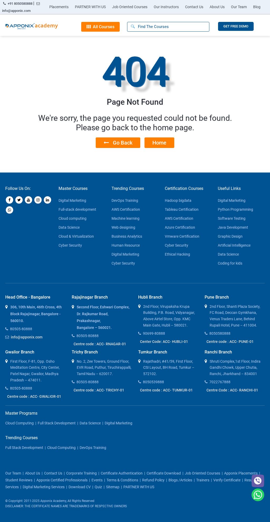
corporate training (81, 473)
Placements (59, 7)
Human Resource (126, 245)
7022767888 (219, 382)
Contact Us (194, 7)
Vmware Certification (182, 236)
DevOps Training (125, 200)
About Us (217, 7)
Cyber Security (70, 245)
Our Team (239, 7)
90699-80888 (154, 333)
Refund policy (153, 480)
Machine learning (125, 218)
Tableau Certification (182, 209)
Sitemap (112, 487)
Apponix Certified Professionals (62, 480)
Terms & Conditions (122, 480)
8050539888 (153, 382)
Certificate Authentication (122, 473)
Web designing (123, 227)
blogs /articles (180, 480)
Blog (257, 7)
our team (13, 473)
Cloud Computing (19, 423)
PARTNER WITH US (90, 7)
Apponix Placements (241, 473)
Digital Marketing (72, 200)
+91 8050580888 (20, 4)
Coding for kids (230, 263)
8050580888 (219, 333)
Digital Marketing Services (44, 487)
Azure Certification (180, 227)
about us (32, 473)
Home (159, 143)
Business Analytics (127, 236)
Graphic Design (230, 236)
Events (97, 480)
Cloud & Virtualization (76, 236)
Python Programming (235, 209)
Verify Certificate (226, 480)
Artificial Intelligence (234, 245)
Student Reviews (18, 480)
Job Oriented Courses (129, 7)
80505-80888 (21, 329)
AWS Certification (126, 209)
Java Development (233, 227)
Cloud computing (72, 218)
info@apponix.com (16, 11)
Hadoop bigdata (178, 200)
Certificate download (164, 473)
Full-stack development (77, 209)
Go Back (120, 143)
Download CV (80, 487)
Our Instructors (166, 7)
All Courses (102, 26)
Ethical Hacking (177, 254)
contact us (53, 473)
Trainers (202, 480)
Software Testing (231, 218)
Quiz (98, 487)
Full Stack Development (57, 423)
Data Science (69, 227)
